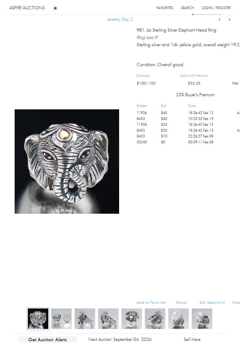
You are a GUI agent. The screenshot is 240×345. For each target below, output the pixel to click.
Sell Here (192, 339)
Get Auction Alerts (47, 339)
